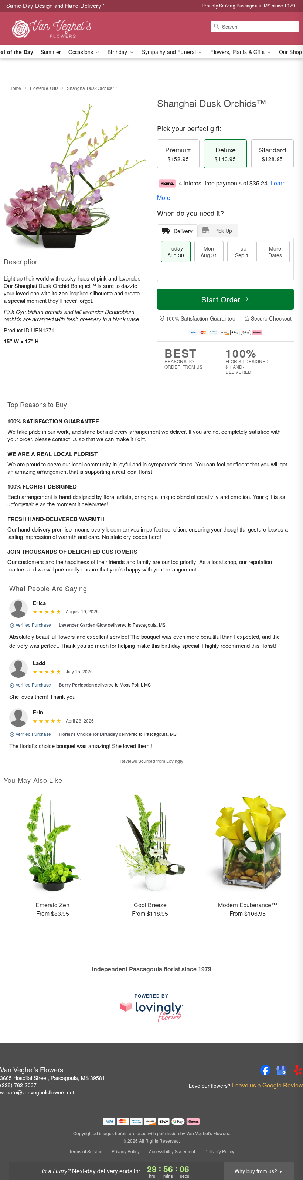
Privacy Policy (126, 1151)
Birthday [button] (118, 52)
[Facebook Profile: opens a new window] (265, 1070)
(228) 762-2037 (18, 1085)
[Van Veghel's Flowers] (51, 28)
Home (15, 88)
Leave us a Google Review (267, 1085)
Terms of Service (85, 1151)
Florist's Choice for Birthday (88, 734)
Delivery (183, 231)
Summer (51, 52)
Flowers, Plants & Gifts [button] (238, 52)
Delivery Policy (219, 1151)
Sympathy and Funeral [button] (170, 52)
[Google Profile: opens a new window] (281, 1070)
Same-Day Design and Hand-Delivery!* (55, 5)
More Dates (275, 252)
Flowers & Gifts (44, 88)
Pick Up (223, 230)
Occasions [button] (81, 52)
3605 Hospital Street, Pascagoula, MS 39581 (52, 1078)
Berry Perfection (76, 684)
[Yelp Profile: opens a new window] (298, 1070)
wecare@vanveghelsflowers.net (37, 1092)
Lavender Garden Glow (83, 624)
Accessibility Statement (172, 1151)
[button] (283, 1148)
